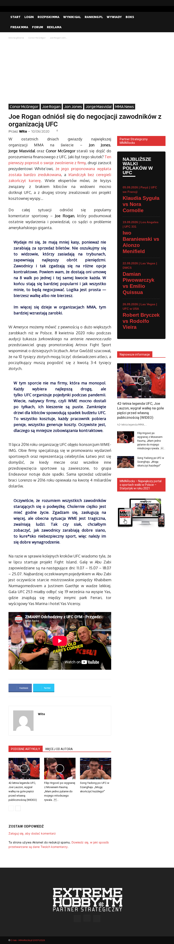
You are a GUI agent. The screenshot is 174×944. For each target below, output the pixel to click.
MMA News (124, 106)
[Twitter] (162, 3)
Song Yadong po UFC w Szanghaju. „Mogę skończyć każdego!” (94, 787)
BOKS (130, 17)
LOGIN (29, 17)
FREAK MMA (19, 27)
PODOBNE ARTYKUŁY (25, 749)
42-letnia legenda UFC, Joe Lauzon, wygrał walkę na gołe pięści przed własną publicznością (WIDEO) (22, 791)
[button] (160, 17)
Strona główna (16, 37)
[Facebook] (149, 3)
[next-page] (18, 808)
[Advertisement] (87, 72)
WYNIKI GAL (72, 17)
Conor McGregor (37, 37)
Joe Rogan (51, 106)
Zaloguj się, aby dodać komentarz (32, 833)
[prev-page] (11, 808)
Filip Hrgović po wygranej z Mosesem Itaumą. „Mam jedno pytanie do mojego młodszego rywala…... (59, 791)
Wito (23, 131)
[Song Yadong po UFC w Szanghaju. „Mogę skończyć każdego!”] (95, 768)
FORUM (37, 27)
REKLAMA (54, 27)
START (15, 17)
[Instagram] (155, 3)
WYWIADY (114, 17)
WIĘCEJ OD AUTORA (59, 749)
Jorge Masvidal (99, 106)
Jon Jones (73, 106)
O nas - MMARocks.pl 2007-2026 (28, 940)
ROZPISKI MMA (48, 17)
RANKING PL (94, 17)
